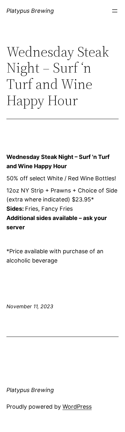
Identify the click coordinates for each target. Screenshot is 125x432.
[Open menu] (115, 11)
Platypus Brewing (30, 10)
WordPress (77, 406)
